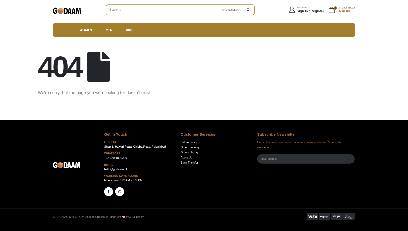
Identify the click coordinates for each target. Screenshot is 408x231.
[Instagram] (119, 191)
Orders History (189, 152)
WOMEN (85, 30)
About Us (186, 157)
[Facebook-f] (108, 191)
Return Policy (189, 142)
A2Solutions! (136, 216)
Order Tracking (190, 147)
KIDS (129, 30)
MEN (109, 30)
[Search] (248, 10)
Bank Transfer (189, 162)
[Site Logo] (67, 10)
